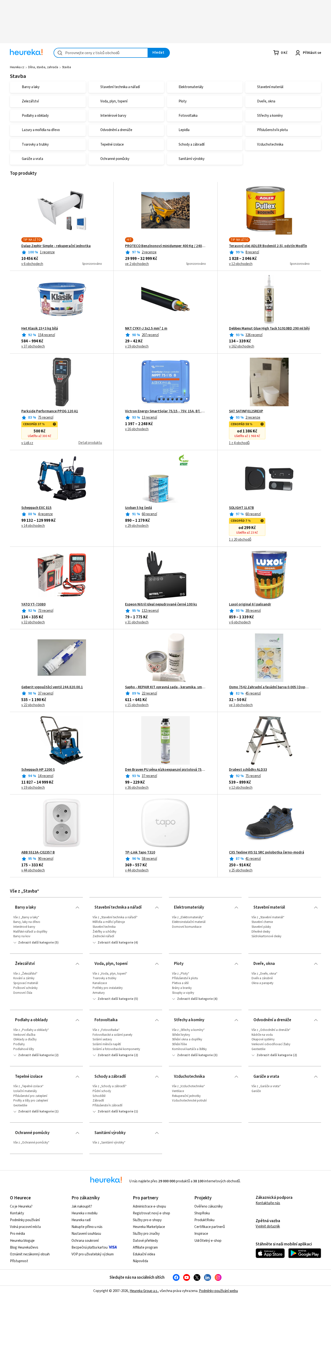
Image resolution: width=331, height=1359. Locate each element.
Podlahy (19, 1044)
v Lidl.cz (27, 443)
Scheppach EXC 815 (36, 507)
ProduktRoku (204, 1220)
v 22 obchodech (33, 705)
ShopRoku (202, 1213)
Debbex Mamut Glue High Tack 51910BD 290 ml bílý (269, 328)
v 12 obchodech (240, 264)
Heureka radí (81, 1220)
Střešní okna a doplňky (187, 1039)
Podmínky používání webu (218, 1290)
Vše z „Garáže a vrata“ (266, 1086)
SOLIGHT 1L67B (241, 507)
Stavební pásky (261, 927)
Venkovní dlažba (24, 1035)
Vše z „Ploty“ (180, 973)
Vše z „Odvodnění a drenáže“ (271, 1030)
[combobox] (101, 53)
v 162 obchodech (241, 346)
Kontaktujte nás (268, 1203)
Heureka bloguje (22, 1240)
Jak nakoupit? (81, 1206)
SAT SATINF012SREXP (246, 411)
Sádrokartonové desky (266, 936)
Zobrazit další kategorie (36, 942)
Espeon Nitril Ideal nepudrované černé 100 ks (161, 604)
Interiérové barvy (24, 927)
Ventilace (178, 1091)
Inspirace (201, 1233)
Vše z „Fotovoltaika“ (106, 1030)
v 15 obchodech (137, 705)
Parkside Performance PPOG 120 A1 (49, 411)
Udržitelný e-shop (207, 1240)
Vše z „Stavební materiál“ (268, 917)
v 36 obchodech (137, 787)
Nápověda (140, 1261)
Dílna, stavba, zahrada (43, 67)
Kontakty (17, 1213)
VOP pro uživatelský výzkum (92, 1254)
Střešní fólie (179, 1044)
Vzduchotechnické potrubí (189, 1100)
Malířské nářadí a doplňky (30, 931)
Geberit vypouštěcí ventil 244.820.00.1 (52, 687)
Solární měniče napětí (107, 1044)
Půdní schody (102, 1091)
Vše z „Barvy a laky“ (26, 917)
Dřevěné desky (261, 931)
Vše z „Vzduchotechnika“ (188, 1086)
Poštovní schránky (25, 988)
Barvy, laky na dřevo (26, 922)
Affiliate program (145, 1247)
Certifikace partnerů (209, 1226)
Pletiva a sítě (180, 983)
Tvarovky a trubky (104, 978)
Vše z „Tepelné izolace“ (28, 1086)
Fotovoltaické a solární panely (112, 1035)
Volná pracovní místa (25, 1226)
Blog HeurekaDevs (24, 1247)
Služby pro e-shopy (147, 1220)
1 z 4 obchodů (239, 443)
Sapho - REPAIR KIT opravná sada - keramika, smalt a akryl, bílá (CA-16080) (165, 687)
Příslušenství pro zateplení (30, 1096)
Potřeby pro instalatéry (108, 988)
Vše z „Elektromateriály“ (188, 917)
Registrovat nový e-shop (151, 1213)
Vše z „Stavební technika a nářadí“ (115, 917)
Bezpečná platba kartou (89, 1247)
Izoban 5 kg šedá (138, 507)
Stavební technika (104, 927)
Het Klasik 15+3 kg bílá (39, 328)
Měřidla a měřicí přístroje (109, 922)
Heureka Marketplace (149, 1226)
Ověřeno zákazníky (208, 1206)
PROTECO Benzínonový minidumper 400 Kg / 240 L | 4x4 (165, 246)
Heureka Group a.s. (144, 1290)
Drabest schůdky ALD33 (248, 769)
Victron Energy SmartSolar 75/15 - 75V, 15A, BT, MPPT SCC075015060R (165, 411)
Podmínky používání (25, 1220)
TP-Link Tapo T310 (140, 852)
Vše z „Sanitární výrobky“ (109, 1142)
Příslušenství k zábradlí (107, 1105)
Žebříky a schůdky (104, 931)
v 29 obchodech (137, 525)
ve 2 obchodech (137, 264)
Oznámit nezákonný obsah (30, 1254)
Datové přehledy (145, 1240)
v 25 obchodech (240, 870)
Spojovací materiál (25, 983)
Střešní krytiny (181, 1035)
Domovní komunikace (186, 927)
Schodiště (99, 1096)
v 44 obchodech (33, 870)
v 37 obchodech (33, 346)
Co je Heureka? (21, 1206)
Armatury (99, 993)
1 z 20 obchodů (240, 539)
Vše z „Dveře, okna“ (264, 973)
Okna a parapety (262, 983)
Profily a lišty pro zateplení (30, 1100)
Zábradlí (98, 1100)
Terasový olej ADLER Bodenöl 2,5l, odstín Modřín (268, 246)
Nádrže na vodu (262, 1035)
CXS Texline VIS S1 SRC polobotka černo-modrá (266, 852)
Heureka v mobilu (84, 1213)
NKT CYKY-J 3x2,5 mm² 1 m (146, 328)
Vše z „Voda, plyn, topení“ (110, 973)
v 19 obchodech (137, 346)
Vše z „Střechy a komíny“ (188, 1030)
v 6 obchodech (32, 264)
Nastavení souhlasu (86, 1233)
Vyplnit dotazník (268, 1226)
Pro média (17, 1233)
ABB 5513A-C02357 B (38, 852)
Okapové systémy (263, 1039)
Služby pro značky (146, 1233)
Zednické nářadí (103, 936)
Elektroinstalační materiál (188, 922)
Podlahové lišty (23, 1049)
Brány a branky (182, 988)
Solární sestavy (102, 1039)
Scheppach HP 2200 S (38, 769)
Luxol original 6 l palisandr (250, 604)
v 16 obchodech (137, 429)
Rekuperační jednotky (186, 1096)
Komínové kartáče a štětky (189, 1049)
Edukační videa (144, 1254)
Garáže (256, 1091)
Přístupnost (19, 1261)
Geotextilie (258, 1049)
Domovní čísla (22, 993)
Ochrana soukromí (85, 1240)
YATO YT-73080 (33, 604)
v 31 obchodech (137, 622)
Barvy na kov (21, 936)
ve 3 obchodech (241, 705)
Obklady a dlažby (25, 1039)
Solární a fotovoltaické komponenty (116, 1049)
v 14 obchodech (33, 525)
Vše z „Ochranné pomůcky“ (31, 1142)
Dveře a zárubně (262, 978)
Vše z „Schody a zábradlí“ (110, 1086)
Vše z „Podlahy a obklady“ (31, 1030)
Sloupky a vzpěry (183, 993)
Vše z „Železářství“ (25, 973)
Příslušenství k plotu (185, 978)
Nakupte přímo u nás (86, 1226)
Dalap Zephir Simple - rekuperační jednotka (56, 246)
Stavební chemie (262, 922)
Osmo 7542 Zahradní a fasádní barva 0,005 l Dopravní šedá (269, 687)
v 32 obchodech (33, 622)
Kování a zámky (23, 978)
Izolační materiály (25, 1091)
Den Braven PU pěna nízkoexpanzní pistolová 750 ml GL (165, 769)
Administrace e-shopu (149, 1206)
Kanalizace (100, 983)
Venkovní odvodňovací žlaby (271, 1044)
